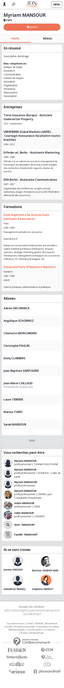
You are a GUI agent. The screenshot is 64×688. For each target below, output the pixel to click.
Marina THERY (13, 412)
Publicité (39, 623)
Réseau (47, 38)
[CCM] (47, 650)
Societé (8, 627)
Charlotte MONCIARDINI (20, 333)
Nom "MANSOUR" (24, 524)
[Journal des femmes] (17, 650)
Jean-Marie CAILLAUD (18, 383)
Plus (32, 440)
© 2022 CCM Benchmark (32, 633)
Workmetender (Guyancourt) (18, 386)
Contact (29, 623)
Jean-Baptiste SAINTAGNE (21, 371)
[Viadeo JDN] (47, 664)
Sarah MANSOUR (15, 424)
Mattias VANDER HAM (45, 570)
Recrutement (51, 623)
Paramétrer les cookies (48, 627)
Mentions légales (17, 630)
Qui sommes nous (15, 623)
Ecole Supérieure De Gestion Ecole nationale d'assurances (26, 217)
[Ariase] (17, 671)
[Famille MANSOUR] (8, 534)
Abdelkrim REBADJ (14, 589)
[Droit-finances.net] (47, 657)
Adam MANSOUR (24, 503)
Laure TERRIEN (13, 399)
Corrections (49, 630)
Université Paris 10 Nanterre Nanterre (29, 267)
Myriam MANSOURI (25, 482)
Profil (15, 38)
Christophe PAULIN (17, 346)
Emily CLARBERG (14, 358)
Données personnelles (24, 627)
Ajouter (34, 27)
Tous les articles (34, 630)
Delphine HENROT (42, 589)
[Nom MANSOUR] (8, 524)
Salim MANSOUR (24, 513)
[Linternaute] (17, 657)
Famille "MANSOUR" (26, 534)
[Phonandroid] (47, 671)
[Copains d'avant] (17, 664)
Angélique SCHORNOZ (19, 321)
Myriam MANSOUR (25, 460)
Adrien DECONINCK (16, 308)
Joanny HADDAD (13, 569)
